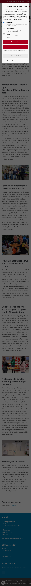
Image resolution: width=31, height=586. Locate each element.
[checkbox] (4, 22)
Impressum (21, 60)
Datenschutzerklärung (12, 60)
